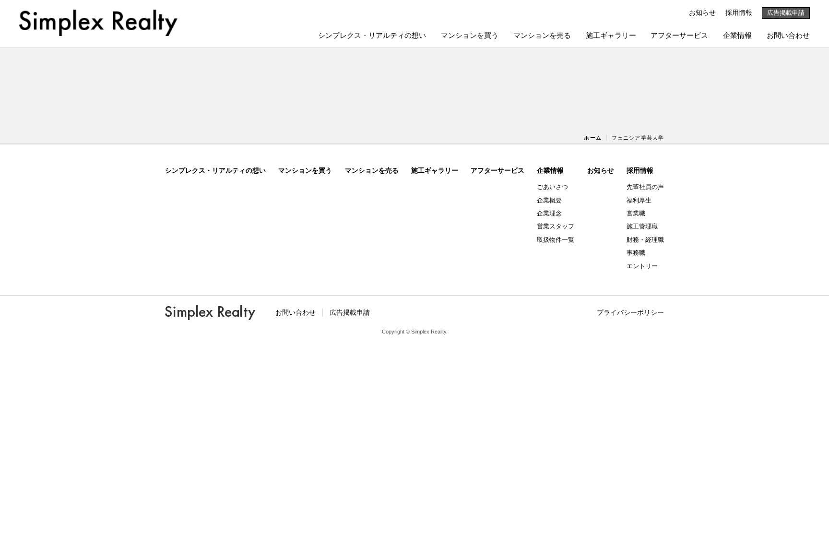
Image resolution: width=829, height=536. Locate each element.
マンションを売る (542, 35)
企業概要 (549, 200)
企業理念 (549, 213)
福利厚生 (639, 200)
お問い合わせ (788, 35)
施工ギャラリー (611, 35)
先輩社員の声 (645, 187)
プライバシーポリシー (630, 312)
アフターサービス (679, 35)
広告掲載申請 (786, 12)
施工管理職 (642, 226)
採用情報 (738, 12)
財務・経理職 (645, 239)
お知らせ (702, 12)
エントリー (642, 266)
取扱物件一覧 (555, 239)
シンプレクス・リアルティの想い (372, 35)
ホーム (592, 138)
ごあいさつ (552, 187)
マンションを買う (469, 35)
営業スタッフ (555, 226)
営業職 (636, 213)
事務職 (636, 252)
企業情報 (737, 35)
